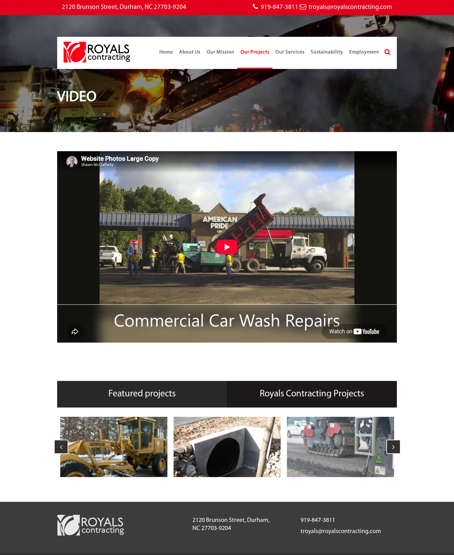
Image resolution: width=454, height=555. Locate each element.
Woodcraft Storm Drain (227, 426)
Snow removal (114, 430)
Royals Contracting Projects (312, 394)
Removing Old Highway (340, 426)
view (114, 462)
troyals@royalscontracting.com (350, 7)
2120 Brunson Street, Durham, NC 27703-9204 (124, 7)
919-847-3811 (279, 7)
